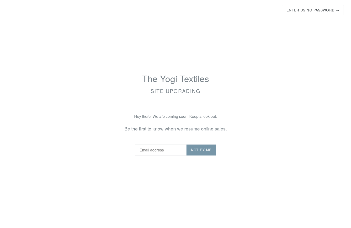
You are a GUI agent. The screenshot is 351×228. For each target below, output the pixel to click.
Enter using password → (313, 10)
